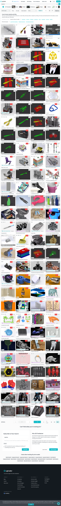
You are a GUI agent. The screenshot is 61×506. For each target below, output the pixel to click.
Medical (31, 19)
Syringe (47, 19)
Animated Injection (30, 21)
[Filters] (49, 10)
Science (27, 19)
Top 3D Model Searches (35, 485)
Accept (31, 504)
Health (51, 19)
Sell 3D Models (33, 477)
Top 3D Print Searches (35, 487)
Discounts (19, 488)
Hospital (43, 19)
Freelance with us (34, 483)
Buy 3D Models (19, 477)
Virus (40, 19)
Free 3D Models (20, 485)
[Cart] (51, 1)
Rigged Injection (22, 21)
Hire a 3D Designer (20, 483)
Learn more (56, 502)
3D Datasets (19, 481)
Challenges (46, 480)
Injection (23, 19)
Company (5, 477)
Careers (5, 481)
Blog (4, 479)
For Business (19, 479)
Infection (36, 19)
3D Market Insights (34, 481)
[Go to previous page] (22, 422)
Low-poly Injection (14, 21)
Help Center (6, 483)
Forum (46, 482)
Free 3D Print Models (21, 487)
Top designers (47, 479)
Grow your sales (34, 479)
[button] (57, 4)
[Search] (59, 4)
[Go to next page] (37, 422)
